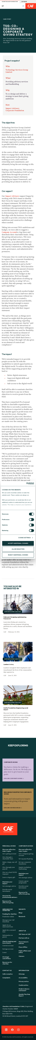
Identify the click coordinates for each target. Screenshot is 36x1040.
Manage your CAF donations (8, 921)
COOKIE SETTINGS (24, 537)
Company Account (9, 232)
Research (22, 916)
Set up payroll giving (26, 859)
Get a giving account (9, 854)
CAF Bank (24, 1)
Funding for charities (9, 914)
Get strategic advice (9, 886)
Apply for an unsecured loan (7, 926)
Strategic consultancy (6, 957)
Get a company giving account (26, 854)
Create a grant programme (23, 882)
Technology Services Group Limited (17, 71)
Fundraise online (8, 917)
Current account (7, 946)
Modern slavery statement (24, 989)
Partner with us (24, 938)
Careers (21, 956)
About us (22, 930)
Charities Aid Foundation (10, 1)
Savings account (7, 949)
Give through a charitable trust (7, 858)
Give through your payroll (8, 868)
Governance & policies (23, 942)
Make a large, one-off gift (9, 863)
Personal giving (9, 846)
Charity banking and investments (9, 942)
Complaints (6, 977)
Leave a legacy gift (8, 877)
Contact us (7, 970)
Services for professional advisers (9, 896)
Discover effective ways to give (8, 850)
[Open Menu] (3, 6)
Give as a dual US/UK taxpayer (9, 873)
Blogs (20, 913)
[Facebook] (12, 1029)
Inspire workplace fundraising (25, 868)
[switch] (31, 519)
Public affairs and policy (25, 951)
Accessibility (23, 977)
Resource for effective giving (7, 901)
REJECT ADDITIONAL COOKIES (18, 555)
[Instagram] (18, 1029)
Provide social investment (7, 890)
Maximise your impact (7, 882)
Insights (22, 909)
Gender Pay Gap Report (24, 995)
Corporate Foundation (15, 110)
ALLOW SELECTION (18, 549)
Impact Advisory (12, 108)
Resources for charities (7, 963)
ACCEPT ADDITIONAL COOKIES (18, 543)
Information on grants (7, 936)
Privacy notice (24, 981)
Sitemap (22, 974)
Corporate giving (26, 846)
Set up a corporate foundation (25, 863)
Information (24, 970)
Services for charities (7, 909)
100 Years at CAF (24, 934)
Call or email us (7, 974)
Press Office (23, 947)
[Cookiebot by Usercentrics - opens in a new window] (26, 483)
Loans (4, 952)
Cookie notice (23, 985)
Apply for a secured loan (9, 931)
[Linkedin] (6, 1029)
